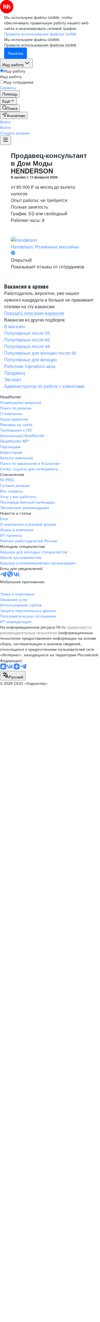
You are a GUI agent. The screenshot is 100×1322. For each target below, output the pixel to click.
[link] (10, 108)
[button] (5, 122)
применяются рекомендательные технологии (46, 629)
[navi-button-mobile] (5, 140)
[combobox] (13, 675)
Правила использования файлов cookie (40, 45)
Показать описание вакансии (34, 313)
